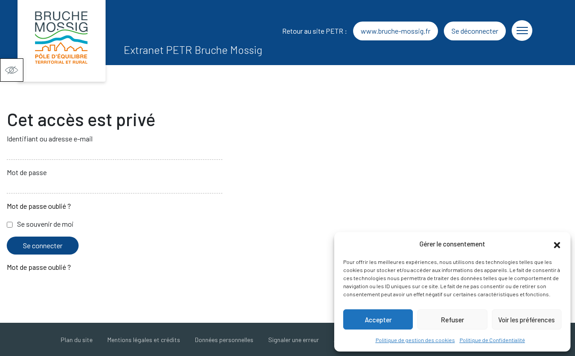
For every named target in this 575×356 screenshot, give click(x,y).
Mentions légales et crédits (143, 339)
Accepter (378, 320)
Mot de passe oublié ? (39, 206)
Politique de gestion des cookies (415, 340)
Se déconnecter (474, 30)
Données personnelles (224, 339)
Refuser (452, 320)
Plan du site (77, 339)
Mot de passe (27, 172)
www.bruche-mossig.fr (395, 30)
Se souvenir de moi (45, 224)
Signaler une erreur (293, 339)
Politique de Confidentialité (492, 340)
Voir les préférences (526, 320)
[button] (11, 70)
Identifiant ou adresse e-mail (50, 138)
